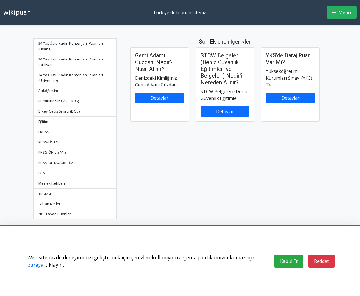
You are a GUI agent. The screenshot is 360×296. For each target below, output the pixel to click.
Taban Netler (49, 203)
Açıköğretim (48, 90)
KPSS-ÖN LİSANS (52, 152)
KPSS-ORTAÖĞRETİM (55, 162)
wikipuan (17, 12)
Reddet (321, 261)
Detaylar (159, 98)
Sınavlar (45, 193)
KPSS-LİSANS (49, 142)
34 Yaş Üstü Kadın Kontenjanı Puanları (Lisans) (70, 46)
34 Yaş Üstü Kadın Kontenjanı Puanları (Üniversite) (70, 77)
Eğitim (43, 121)
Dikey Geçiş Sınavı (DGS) (59, 111)
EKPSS (43, 131)
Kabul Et (289, 261)
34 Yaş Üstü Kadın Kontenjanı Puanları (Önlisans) (70, 62)
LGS (41, 172)
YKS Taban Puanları (55, 213)
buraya (35, 264)
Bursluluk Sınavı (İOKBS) (58, 101)
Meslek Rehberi (51, 183)
